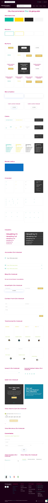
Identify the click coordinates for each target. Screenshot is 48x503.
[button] (9, 423)
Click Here (10, 47)
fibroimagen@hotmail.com (41, 491)
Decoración (14, 490)
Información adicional (31, 459)
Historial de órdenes (24, 487)
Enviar (24, 449)
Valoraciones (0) (38, 459)
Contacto (30, 487)
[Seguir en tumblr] (32, 374)
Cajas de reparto (15, 486)
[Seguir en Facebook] (25, 374)
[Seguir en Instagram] (8, 487)
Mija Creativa (14, 500)
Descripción (24, 459)
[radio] (6, 416)
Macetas (14, 487)
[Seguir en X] (27, 374)
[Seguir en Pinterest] (29, 374)
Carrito (22, 489)
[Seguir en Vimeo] (34, 374)
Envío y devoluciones (32, 493)
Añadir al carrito (13, 420)
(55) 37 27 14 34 (40, 487)
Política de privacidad (32, 489)
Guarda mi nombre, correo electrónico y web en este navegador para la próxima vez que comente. (36, 446)
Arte (13, 491)
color (6, 415)
